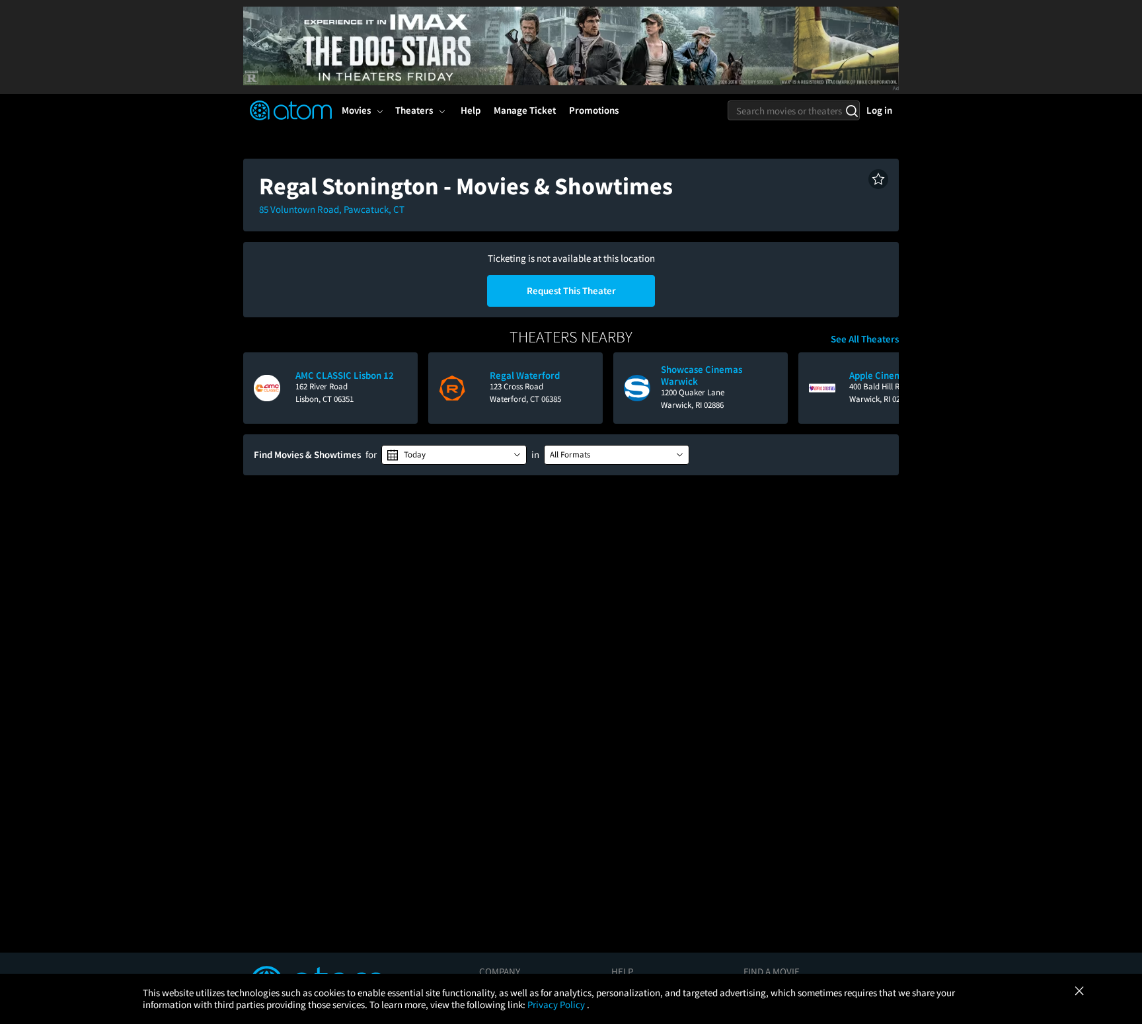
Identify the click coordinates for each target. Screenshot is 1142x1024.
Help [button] (470, 110)
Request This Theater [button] (571, 290)
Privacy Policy (557, 1004)
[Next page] (882, 388)
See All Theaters (865, 339)
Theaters (414, 110)
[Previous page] (259, 388)
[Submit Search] (851, 110)
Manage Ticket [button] (525, 110)
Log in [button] (879, 110)
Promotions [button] (594, 110)
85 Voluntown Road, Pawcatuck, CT (331, 209)
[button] (878, 179)
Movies (356, 110)
